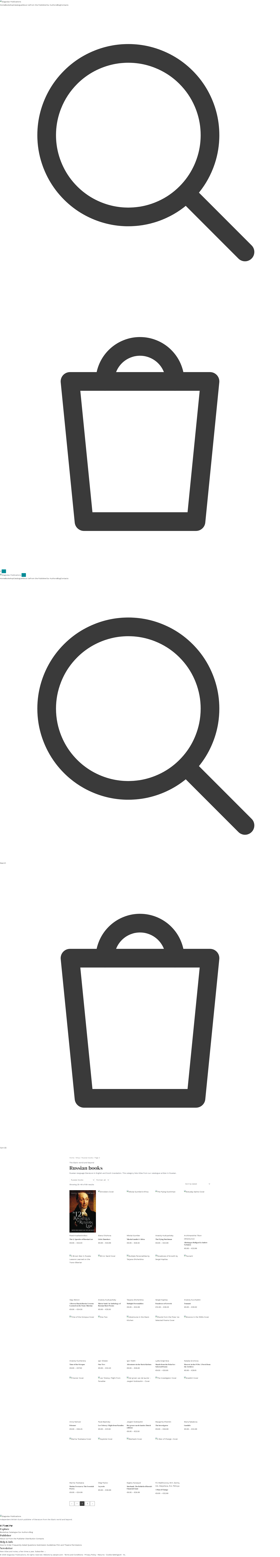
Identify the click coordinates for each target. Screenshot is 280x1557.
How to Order (6, 1545)
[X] (4, 1526)
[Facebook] (0, 1526)
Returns (101, 1555)
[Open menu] (4, 571)
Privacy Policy (90, 1555)
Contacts (64, 5)
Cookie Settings (112, 1555)
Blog (59, 5)
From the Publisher (38, 5)
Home (2, 5)
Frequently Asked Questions (24, 1545)
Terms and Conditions (73, 1555)
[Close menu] (24, 575)
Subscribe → (40, 1551)
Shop (78, 1158)
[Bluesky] (11, 1526)
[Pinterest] (10, 1526)
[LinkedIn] (5, 1526)
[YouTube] (7, 1526)
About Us (26, 5)
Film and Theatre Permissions (69, 1545)
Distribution (30, 1539)
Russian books (87, 1158)
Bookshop (9, 5)
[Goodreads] (8, 1526)
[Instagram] (2, 1526)
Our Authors (51, 5)
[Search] (140, 286)
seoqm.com (58, 1555)
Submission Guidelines (46, 1545)
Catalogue (17, 5)
